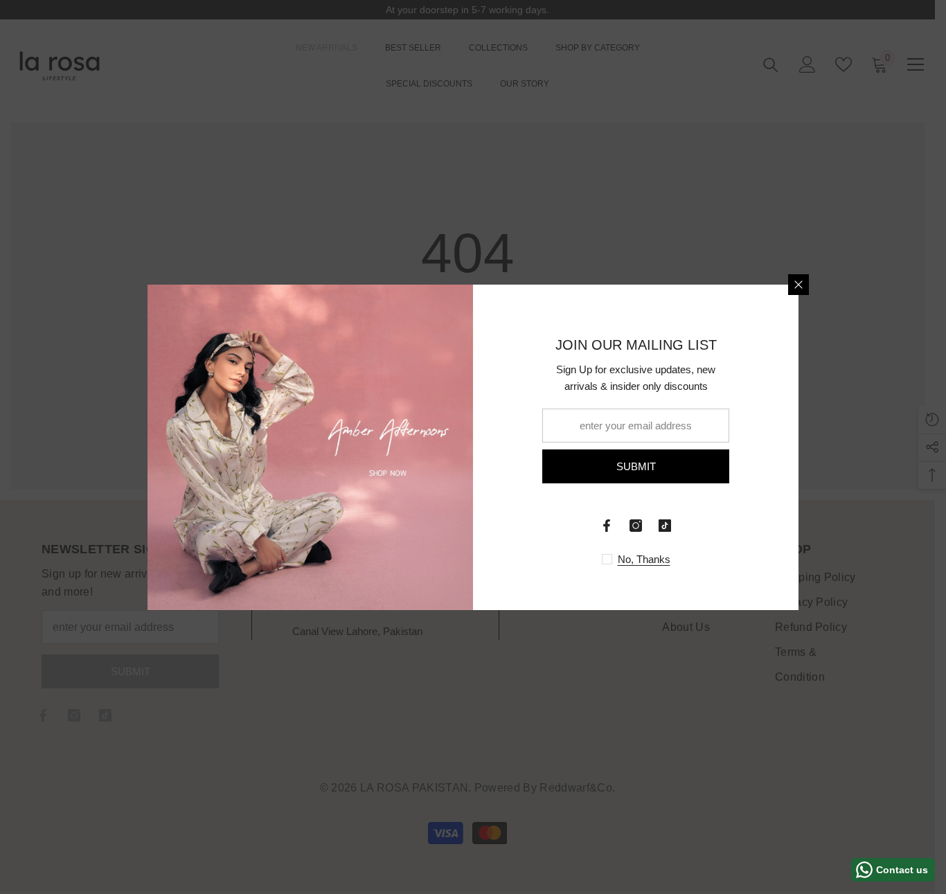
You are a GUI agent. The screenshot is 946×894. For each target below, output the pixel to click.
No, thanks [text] (644, 559)
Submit (636, 466)
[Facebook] (606, 525)
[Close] (798, 284)
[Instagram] (635, 525)
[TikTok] (664, 525)
